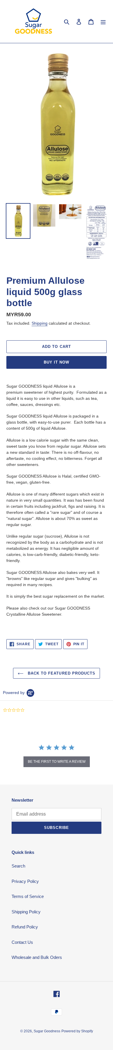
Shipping (40, 323)
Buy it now (56, 362)
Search (18, 865)
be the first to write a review (56, 762)
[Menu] (103, 21)
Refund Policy (25, 926)
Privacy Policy (25, 881)
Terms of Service (28, 896)
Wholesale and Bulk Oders (37, 957)
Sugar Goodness (47, 1031)
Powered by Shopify (77, 1031)
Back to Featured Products (60, 673)
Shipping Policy (26, 911)
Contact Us (22, 942)
